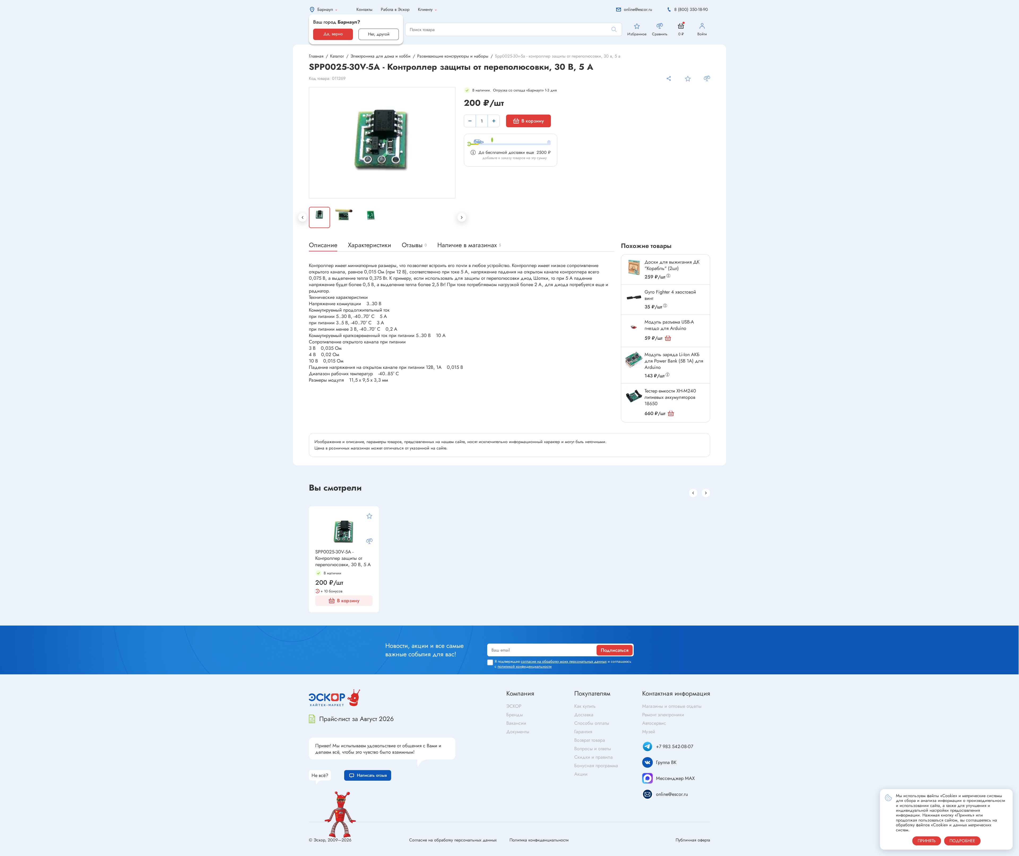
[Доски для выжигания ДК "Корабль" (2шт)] (633, 267)
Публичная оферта (693, 840)
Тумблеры (278, 623)
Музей (648, 731)
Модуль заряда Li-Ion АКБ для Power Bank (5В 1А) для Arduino (674, 361)
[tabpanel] (382, 142)
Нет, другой (379, 34)
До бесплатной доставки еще (514, 152)
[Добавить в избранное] (688, 78)
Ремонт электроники (663, 714)
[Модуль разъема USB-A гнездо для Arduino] (633, 327)
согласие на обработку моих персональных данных (564, 661)
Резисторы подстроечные (49, 620)
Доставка (583, 714)
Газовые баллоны (771, 623)
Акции (581, 774)
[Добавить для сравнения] (707, 78)
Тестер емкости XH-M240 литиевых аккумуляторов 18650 (670, 397)
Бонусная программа (596, 765)
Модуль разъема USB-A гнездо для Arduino (669, 325)
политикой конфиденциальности (525, 666)
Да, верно (333, 34)
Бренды (514, 714)
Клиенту (425, 9)
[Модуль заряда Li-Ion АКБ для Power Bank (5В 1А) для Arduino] (633, 359)
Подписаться (614, 650)
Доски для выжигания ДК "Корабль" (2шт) (672, 265)
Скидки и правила (593, 757)
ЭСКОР (513, 706)
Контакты (364, 9)
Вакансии (516, 723)
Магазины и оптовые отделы (672, 706)
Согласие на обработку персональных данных (453, 840)
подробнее (962, 841)
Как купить (585, 706)
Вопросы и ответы (592, 748)
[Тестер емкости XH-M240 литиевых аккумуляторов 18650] (633, 396)
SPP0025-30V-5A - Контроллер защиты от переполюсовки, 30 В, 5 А (343, 558)
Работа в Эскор (395, 9)
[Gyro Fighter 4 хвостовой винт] (633, 297)
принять (927, 841)
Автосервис (654, 723)
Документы (517, 731)
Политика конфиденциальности (539, 840)
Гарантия (583, 731)
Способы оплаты (591, 723)
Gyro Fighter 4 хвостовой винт (670, 295)
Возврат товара (589, 740)
